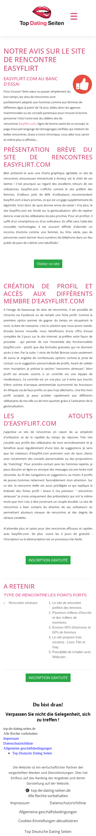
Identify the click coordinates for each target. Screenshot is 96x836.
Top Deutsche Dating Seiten (48, 831)
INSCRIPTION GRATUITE (48, 560)
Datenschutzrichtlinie (68, 802)
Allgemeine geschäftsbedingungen (48, 811)
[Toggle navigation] (74, 16)
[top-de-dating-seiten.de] (42, 16)
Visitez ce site (48, 263)
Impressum (19, 802)
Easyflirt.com (27, 124)
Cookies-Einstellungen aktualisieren (48, 820)
